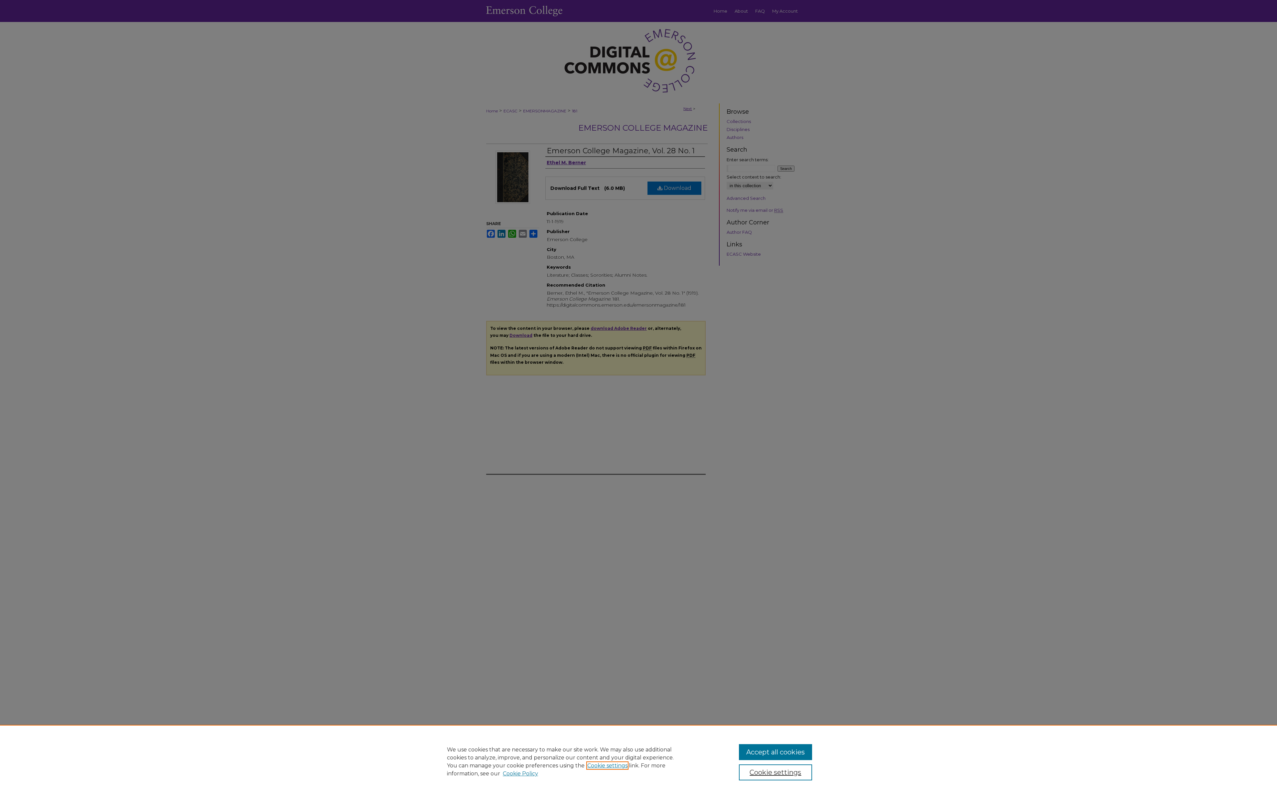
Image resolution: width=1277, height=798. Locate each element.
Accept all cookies (775, 752)
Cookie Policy (520, 773)
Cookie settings (607, 765)
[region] (638, 761)
